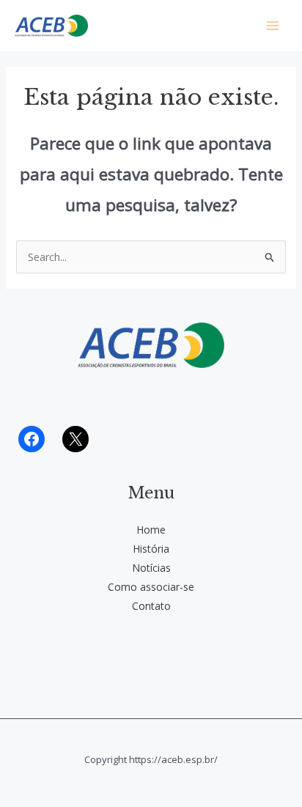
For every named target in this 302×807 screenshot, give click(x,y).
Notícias (151, 568)
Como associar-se (151, 587)
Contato (151, 606)
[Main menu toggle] (272, 26)
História (151, 549)
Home (151, 530)
